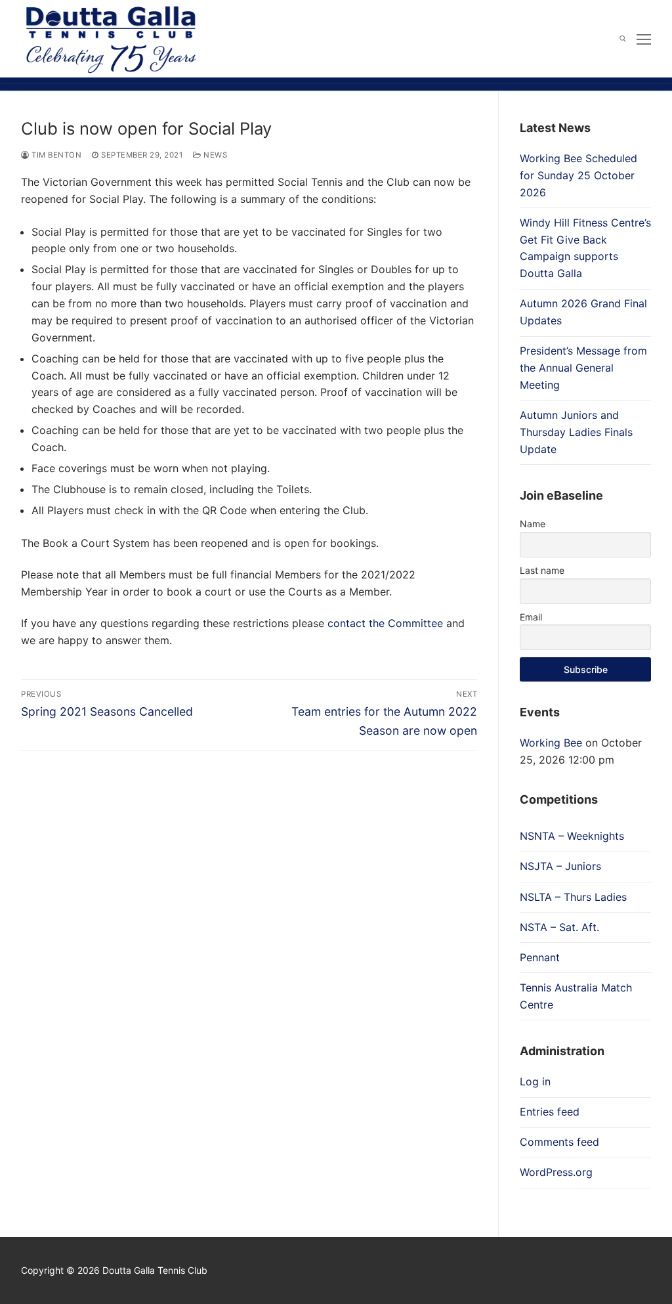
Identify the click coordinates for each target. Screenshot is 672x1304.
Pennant (540, 957)
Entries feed (549, 1111)
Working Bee (551, 742)
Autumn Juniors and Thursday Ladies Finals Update (576, 432)
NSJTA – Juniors (560, 866)
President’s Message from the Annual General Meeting (583, 367)
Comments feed (559, 1141)
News (214, 155)
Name (532, 523)
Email (531, 616)
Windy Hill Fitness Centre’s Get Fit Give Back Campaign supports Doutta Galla (585, 248)
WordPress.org (556, 1172)
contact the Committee (385, 623)
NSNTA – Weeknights (572, 835)
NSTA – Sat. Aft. (559, 927)
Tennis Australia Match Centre (576, 996)
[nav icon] (644, 39)
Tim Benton (55, 155)
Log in (535, 1081)
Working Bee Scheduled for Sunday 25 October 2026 (578, 175)
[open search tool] (623, 38)
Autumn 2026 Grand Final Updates (583, 312)
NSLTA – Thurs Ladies (573, 896)
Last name (542, 570)
